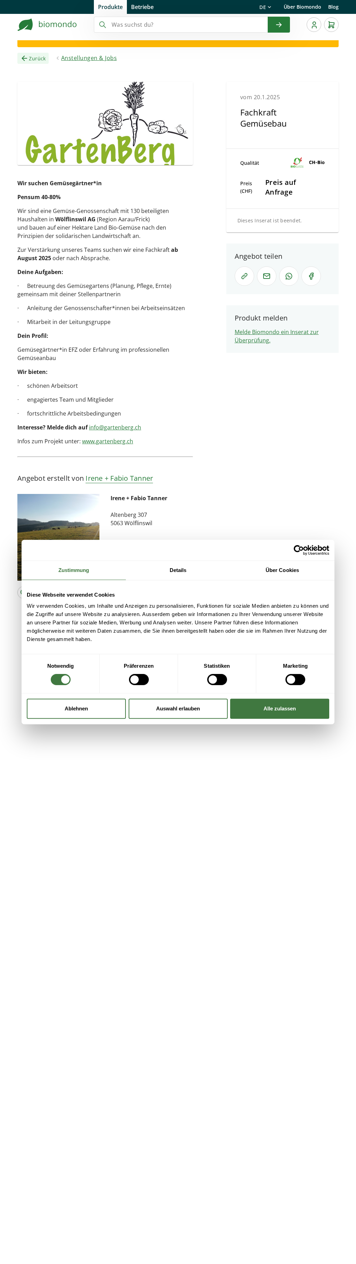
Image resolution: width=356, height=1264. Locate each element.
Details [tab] (178, 570)
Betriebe (142, 7)
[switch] (139, 679)
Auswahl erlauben (178, 708)
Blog (333, 6)
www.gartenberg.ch (107, 441)
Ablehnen (76, 708)
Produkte (110, 7)
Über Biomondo (302, 6)
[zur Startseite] (47, 25)
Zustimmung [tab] (73, 570)
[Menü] (314, 24)
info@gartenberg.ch (115, 427)
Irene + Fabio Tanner (119, 478)
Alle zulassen (280, 708)
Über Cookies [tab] (282, 570)
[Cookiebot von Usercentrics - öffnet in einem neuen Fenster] (298, 550)
